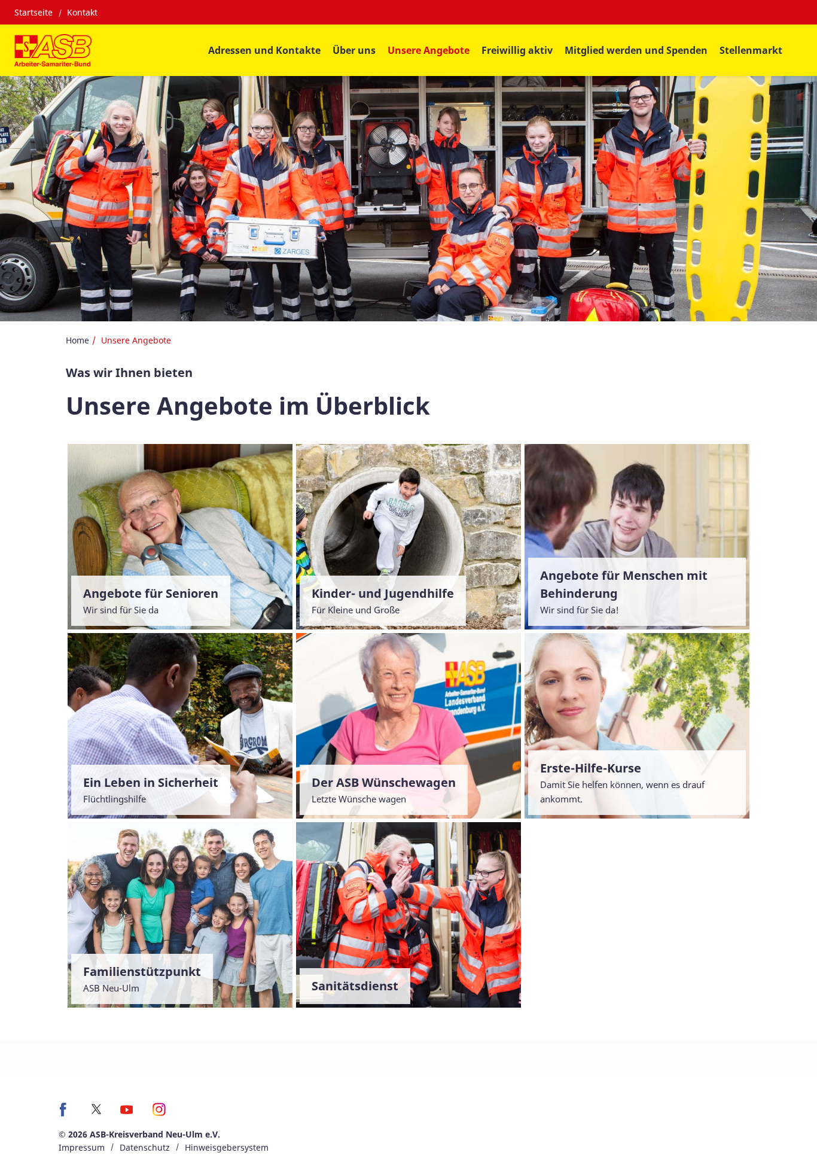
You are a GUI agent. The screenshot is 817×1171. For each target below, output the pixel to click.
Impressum (82, 1147)
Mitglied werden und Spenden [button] (636, 50)
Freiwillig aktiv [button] (517, 50)
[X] (96, 1109)
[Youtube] (126, 1113)
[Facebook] (66, 1113)
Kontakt (82, 12)
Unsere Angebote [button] (429, 50)
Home (77, 340)
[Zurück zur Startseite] (53, 50)
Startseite (33, 12)
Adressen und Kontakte (264, 50)
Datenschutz (145, 1147)
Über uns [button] (354, 50)
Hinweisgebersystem (227, 1147)
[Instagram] (159, 1113)
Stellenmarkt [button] (751, 50)
